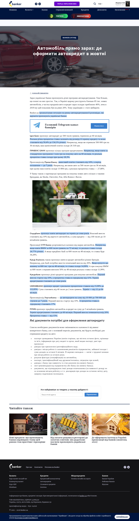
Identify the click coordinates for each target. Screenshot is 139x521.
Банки (45, 10)
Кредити (85, 10)
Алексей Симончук (40, 93)
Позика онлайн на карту (81, 479)
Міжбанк (13, 487)
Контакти (38, 467)
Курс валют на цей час (18, 479)
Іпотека (43, 487)
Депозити (102, 10)
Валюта (28, 10)
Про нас (29, 467)
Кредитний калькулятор (50, 479)
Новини (13, 10)
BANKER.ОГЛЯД (69, 38)
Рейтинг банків (108, 481)
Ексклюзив (121, 9)
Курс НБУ (13, 484)
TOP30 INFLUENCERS (66, 4)
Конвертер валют (16, 481)
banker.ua (83, 496)
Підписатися (99, 126)
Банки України (108, 479)
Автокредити (45, 481)
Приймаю (122, 517)
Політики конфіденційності (26, 518)
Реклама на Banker (52, 467)
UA (99, 4)
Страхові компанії (64, 10)
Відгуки (105, 484)
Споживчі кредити (47, 484)
